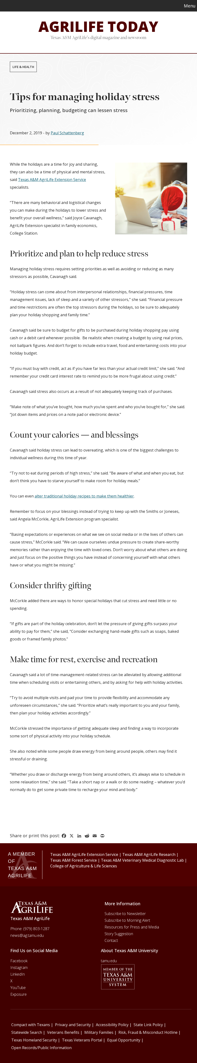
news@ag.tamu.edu (27, 935)
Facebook (18, 960)
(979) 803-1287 (36, 928)
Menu (190, 6)
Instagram (19, 967)
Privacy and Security (73, 1024)
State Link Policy (148, 1024)
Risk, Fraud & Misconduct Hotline (148, 1032)
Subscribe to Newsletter (125, 913)
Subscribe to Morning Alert (127, 920)
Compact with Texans (30, 1024)
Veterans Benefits (63, 1032)
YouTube (18, 987)
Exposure (18, 994)
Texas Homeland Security (34, 1040)
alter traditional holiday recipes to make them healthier (84, 496)
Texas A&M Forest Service (73, 860)
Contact (111, 940)
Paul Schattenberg (67, 133)
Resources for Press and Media (132, 927)
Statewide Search (26, 1032)
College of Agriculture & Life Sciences (83, 866)
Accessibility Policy (112, 1024)
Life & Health (23, 67)
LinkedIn (17, 974)
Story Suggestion (119, 933)
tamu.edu (109, 960)
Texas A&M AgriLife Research (148, 854)
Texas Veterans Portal (82, 1040)
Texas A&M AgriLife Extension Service (52, 179)
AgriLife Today (98, 26)
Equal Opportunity (123, 1040)
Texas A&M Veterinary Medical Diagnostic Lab (142, 860)
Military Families (98, 1032)
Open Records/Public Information (41, 1047)
